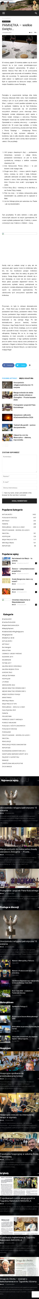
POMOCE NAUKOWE (9, 723)
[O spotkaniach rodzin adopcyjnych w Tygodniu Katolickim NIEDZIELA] (19, 1186)
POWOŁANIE (6, 732)
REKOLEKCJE (6, 741)
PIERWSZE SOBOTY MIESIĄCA (12, 719)
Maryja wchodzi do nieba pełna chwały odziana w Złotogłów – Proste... (18, 850)
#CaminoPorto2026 (8, 622)
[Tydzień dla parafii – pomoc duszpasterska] (7, 427)
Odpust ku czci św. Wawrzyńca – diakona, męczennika (22, 437)
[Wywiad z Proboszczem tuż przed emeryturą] (5, 973)
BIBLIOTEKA (6, 650)
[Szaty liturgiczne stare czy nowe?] (6, 580)
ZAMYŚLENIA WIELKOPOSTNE (12, 763)
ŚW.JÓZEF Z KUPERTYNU (10, 757)
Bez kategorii (6, 647)
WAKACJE (5, 760)
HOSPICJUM (6, 679)
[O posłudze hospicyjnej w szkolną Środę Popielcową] (19, 1141)
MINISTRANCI (7, 697)
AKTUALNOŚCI (6, 21)
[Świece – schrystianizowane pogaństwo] (6, 572)
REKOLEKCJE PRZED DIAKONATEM (14, 745)
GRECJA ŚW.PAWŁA (8, 675)
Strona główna (6, 18)
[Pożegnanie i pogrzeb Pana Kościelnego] (7, 407)
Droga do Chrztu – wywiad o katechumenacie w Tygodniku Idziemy (18, 1280)
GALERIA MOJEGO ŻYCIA (10, 669)
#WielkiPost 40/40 (8, 638)
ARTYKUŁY (5, 644)
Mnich (14, 563)
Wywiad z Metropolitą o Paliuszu (23, 961)
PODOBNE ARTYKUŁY (9, 378)
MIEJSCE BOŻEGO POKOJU (11, 694)
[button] (36, 13)
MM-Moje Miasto (8, 701)
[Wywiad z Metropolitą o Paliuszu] (5, 963)
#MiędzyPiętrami (7, 628)
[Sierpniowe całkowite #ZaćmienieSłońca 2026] (7, 417)
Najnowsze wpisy (9, 780)
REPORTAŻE (6, 748)
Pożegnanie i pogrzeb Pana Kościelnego (19, 890)
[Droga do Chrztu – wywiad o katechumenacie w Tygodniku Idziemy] (19, 1266)
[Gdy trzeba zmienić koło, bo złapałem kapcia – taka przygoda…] (5, 1039)
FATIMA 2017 (6, 663)
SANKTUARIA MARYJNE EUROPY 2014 (15, 754)
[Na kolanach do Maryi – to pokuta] (6, 561)
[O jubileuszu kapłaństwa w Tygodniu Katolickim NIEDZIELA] (19, 1225)
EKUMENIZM (6, 660)
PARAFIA (5, 713)
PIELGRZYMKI (7, 716)
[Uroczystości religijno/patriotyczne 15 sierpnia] (7, 385)
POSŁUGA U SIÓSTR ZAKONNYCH (13, 726)
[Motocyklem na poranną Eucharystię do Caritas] (5, 1029)
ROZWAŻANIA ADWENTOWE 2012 (13, 751)
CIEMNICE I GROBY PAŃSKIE (12, 654)
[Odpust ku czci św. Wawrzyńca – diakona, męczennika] (7, 437)
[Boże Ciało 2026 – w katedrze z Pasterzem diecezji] (5, 993)
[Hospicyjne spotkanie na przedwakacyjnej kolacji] (19, 1061)
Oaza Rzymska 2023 (9, 710)
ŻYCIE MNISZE (7, 766)
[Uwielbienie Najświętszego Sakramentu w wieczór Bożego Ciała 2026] (5, 983)
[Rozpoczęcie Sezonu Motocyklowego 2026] (5, 1019)
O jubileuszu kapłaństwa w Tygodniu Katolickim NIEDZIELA (17, 1238)
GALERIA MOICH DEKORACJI (11, 666)
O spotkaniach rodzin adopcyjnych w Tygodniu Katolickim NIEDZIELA (17, 1199)
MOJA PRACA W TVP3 (9, 704)
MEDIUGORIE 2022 (8, 685)
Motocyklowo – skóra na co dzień (13, 707)
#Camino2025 (7, 619)
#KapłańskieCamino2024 (10, 625)
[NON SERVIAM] (6, 591)
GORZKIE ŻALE (7, 672)
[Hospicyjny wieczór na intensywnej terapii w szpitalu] (19, 1102)
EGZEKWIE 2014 (7, 657)
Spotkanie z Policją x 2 (19, 1006)
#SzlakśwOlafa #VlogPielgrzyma (13, 632)
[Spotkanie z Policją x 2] (5, 1009)
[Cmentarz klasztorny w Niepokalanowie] (6, 603)
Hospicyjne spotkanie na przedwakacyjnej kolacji (11, 1074)
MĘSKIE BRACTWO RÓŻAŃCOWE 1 (14, 688)
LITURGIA (5, 682)
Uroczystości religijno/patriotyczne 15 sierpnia (23, 384)
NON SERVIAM (18, 589)
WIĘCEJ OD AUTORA (26, 378)
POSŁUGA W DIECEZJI (9, 729)
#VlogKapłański (7, 635)
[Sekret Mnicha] (19, 5)
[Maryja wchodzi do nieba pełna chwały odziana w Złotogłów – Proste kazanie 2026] (7, 395)
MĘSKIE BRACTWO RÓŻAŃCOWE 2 (14, 691)
